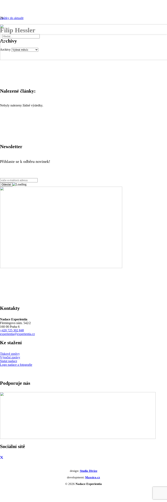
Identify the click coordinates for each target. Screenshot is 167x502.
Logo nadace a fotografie (16, 364)
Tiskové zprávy (10, 353)
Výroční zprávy (10, 357)
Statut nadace (8, 361)
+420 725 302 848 (12, 330)
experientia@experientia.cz (17, 334)
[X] (1, 457)
